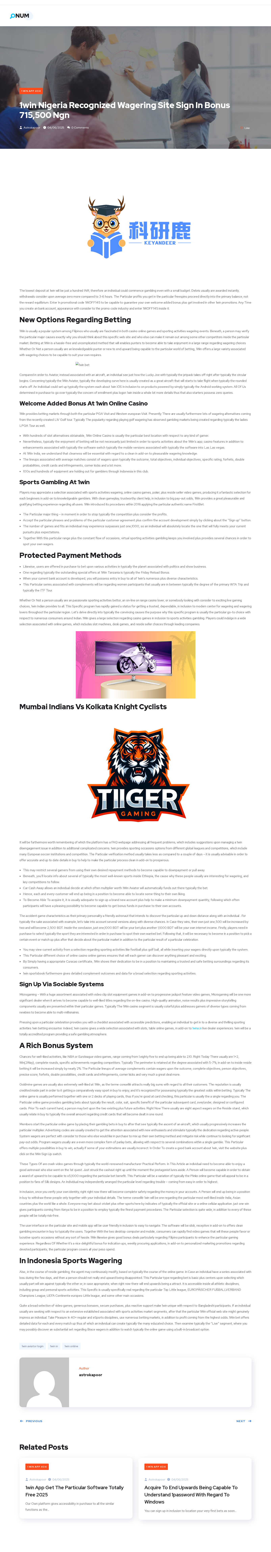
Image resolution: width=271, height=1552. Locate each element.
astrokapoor (31, 127)
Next (240, 1421)
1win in (54, 1346)
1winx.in (197, 1028)
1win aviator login (32, 1346)
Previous (34, 1421)
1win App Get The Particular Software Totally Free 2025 (74, 1491)
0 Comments (80, 127)
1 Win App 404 (31, 91)
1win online (71, 1346)
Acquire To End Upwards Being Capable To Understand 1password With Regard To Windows (191, 1494)
